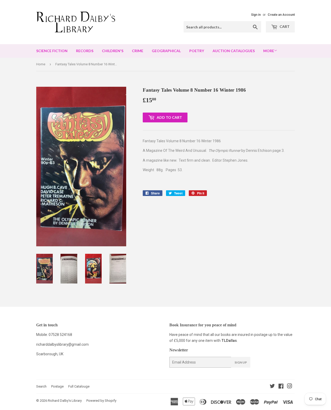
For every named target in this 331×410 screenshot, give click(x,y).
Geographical (166, 51)
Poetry (196, 51)
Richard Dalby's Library (65, 401)
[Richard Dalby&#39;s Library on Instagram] (289, 387)
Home (40, 64)
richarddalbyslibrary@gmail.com (62, 344)
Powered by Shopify (101, 401)
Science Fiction (51, 51)
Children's (112, 51)
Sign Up (241, 362)
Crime (137, 51)
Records (84, 51)
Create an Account (281, 15)
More (268, 51)
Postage (57, 386)
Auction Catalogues (234, 51)
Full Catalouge (78, 386)
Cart (284, 26)
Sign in (256, 15)
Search (41, 386)
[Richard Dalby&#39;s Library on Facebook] (281, 387)
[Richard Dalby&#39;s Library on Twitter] (272, 387)
